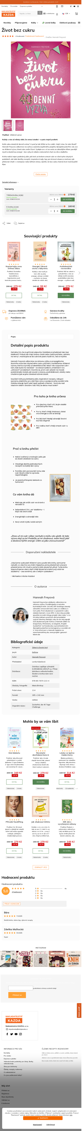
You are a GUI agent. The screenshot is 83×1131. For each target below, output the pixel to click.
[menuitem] (7, 23)
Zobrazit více (41, 867)
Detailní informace (9, 182)
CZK (66, 13)
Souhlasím (44, 1118)
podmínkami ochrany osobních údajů (44, 988)
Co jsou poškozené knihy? (13, 1075)
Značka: (56, 37)
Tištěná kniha (10, 302)
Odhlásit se (6, 1100)
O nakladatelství (9, 1072)
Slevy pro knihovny (10, 1066)
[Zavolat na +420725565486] (57, 6)
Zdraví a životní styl (40, 647)
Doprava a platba (26, 6)
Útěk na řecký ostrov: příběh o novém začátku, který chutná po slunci (60, 1053)
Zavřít (34, 222)
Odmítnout (50, 1125)
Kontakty (5, 6)
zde (71, 1115)
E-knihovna (6, 1103)
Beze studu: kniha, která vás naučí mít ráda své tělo (57, 1061)
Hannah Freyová (38, 657)
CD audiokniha (69, 788)
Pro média (14, 6)
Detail (13, 295)
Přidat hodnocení (11, 904)
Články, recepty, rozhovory (13, 1069)
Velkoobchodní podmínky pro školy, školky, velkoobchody (18, 1062)
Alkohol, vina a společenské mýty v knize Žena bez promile (59, 1058)
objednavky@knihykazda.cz (18, 1029)
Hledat (40, 13)
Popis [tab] (13, 337)
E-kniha (18, 302)
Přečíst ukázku (41, 174)
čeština (35, 652)
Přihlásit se (17, 995)
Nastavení (37, 1125)
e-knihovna (50, 13)
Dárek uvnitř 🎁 (79, 1010)
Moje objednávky (8, 1097)
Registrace (5, 1093)
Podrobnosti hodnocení (34, 36)
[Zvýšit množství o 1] (57, 200)
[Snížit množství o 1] (51, 200)
